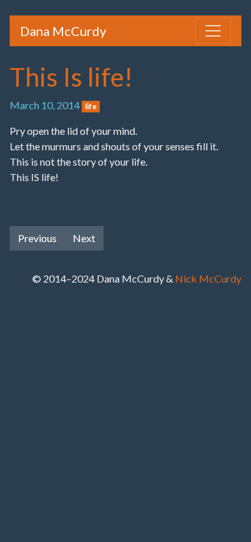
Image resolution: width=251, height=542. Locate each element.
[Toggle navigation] (213, 31)
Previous (37, 238)
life (91, 106)
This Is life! (71, 77)
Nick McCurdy (208, 278)
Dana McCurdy (63, 31)
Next (84, 238)
